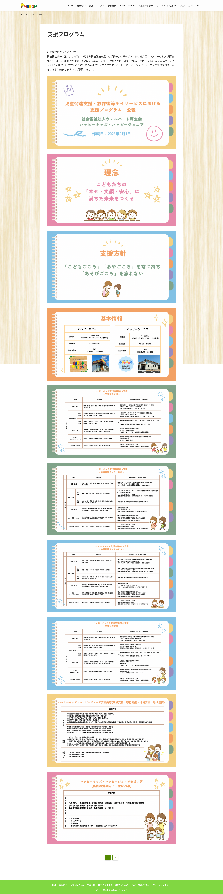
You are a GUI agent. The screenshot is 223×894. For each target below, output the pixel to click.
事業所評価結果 (122, 884)
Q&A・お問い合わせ (141, 884)
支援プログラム (77, 884)
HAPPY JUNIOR (105, 884)
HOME (53, 884)
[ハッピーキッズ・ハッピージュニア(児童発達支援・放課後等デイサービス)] (28, 5)
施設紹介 (63, 884)
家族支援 (91, 884)
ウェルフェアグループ (162, 884)
